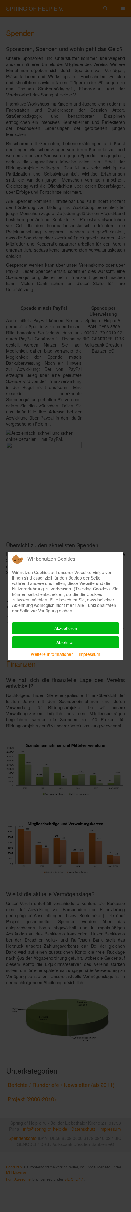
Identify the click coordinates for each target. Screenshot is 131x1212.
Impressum (89, 654)
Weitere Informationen (52, 654)
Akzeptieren (65, 628)
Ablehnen (65, 642)
